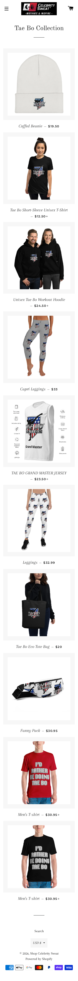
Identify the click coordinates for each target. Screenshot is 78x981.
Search (39, 931)
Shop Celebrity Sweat (44, 953)
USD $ (37, 943)
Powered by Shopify (39, 959)
